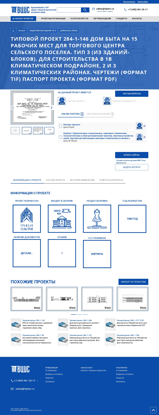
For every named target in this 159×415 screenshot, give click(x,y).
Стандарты (121, 18)
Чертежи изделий (102, 18)
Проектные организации (53, 18)
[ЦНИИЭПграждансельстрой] (27, 219)
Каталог (21, 31)
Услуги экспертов (79, 18)
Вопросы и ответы (54, 374)
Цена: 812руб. (71, 125)
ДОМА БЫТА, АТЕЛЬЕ (69, 31)
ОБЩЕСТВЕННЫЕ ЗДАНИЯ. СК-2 (42, 31)
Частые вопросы (132, 93)
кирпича (97, 253)
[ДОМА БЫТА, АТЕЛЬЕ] (97, 219)
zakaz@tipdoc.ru (105, 8)
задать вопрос (132, 167)
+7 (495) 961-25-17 (138, 9)
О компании (51, 370)
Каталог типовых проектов (93, 370)
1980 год (132, 218)
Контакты (137, 18)
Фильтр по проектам (133, 282)
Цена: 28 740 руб (98, 137)
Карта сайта (143, 2)
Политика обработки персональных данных (26, 410)
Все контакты (129, 2)
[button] (51, 107)
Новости (49, 378)
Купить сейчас (132, 155)
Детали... (27, 253)
